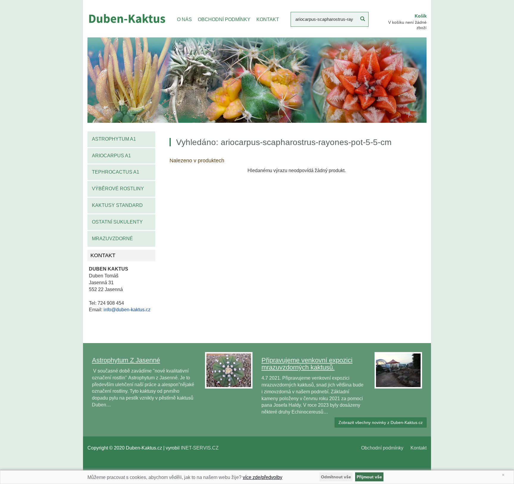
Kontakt (418, 447)
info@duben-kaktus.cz (127, 309)
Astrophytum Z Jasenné (126, 360)
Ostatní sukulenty (117, 221)
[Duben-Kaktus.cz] (126, 18)
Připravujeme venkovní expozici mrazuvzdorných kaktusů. (306, 363)
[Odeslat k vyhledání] (363, 19)
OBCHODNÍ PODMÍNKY (224, 19)
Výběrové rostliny (118, 188)
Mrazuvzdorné (112, 238)
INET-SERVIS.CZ (200, 447)
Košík (421, 15)
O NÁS (184, 19)
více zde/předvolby (262, 477)
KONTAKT (267, 19)
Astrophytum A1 (114, 139)
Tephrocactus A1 (115, 172)
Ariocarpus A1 (111, 155)
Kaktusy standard (117, 205)
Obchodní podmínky (382, 447)
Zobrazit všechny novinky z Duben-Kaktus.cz (381, 422)
